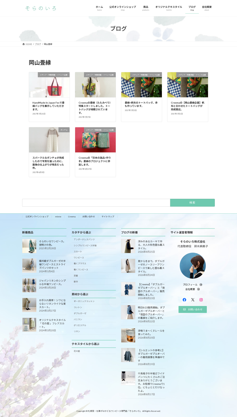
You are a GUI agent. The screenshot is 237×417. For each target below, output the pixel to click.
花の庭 (77, 351)
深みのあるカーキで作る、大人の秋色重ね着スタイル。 (151, 245)
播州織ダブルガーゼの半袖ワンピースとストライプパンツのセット (52, 264)
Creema (72, 216)
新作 (76, 281)
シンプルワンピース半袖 (85, 245)
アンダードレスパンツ (84, 239)
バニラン (78, 319)
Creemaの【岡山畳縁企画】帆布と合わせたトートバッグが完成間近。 (187, 106)
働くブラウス (80, 263)
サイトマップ (108, 216)
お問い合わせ (88, 216)
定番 (76, 275)
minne (58, 216)
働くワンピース (81, 269)
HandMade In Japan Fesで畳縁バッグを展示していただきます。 (48, 106)
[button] (192, 284)
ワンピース (79, 257)
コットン (78, 307)
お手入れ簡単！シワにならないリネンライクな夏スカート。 (52, 303)
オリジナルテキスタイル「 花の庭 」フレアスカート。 (52, 323)
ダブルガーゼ (80, 313)
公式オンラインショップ (37, 216)
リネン (77, 331)
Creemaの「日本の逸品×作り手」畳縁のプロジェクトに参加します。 (95, 161)
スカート (78, 251)
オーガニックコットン (84, 301)
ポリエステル (80, 325)
